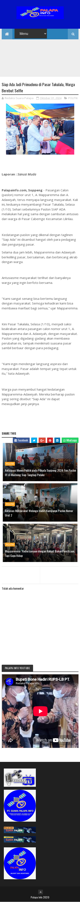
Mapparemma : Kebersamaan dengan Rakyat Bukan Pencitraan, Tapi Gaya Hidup (40, 553)
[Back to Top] (40, 892)
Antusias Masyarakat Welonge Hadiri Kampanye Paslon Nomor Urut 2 (39, 512)
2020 (46, 897)
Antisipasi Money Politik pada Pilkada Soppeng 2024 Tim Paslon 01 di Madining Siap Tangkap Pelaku (40, 472)
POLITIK (73, 98)
